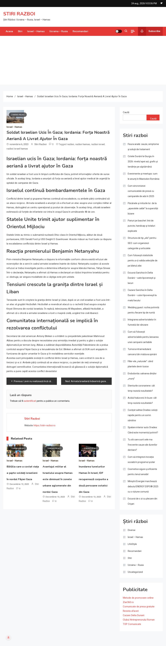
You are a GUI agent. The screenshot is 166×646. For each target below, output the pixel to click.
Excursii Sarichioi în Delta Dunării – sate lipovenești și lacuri (141, 277)
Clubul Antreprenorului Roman (139, 619)
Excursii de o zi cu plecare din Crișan (142, 501)
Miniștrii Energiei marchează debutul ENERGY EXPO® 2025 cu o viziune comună (143, 486)
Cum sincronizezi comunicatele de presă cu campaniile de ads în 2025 (141, 191)
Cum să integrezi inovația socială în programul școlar (141, 459)
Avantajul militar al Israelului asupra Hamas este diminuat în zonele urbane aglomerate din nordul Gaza (58, 479)
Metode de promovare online (138, 597)
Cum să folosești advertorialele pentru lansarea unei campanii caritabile (143, 336)
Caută (126, 112)
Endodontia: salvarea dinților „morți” (142, 376)
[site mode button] (118, 31)
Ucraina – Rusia (58, 31)
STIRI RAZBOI (19, 14)
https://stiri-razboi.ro (44, 425)
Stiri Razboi (40, 144)
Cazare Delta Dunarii (133, 615)
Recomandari (80, 31)
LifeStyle (132, 544)
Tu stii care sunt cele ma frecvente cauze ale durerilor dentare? (142, 444)
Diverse (131, 530)
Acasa (9, 31)
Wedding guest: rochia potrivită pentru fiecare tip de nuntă (143, 310)
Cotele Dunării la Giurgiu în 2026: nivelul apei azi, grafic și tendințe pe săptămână (143, 161)
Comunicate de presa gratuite (138, 606)
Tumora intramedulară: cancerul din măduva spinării (142, 352)
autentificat (30, 400)
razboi (70, 144)
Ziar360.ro (128, 602)
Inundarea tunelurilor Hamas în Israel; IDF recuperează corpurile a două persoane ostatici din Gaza (93, 479)
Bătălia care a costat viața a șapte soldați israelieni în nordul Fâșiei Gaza (23, 473)
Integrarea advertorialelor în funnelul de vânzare (142, 322)
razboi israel (98, 144)
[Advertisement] (83, 60)
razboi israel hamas (17, 148)
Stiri (20, 31)
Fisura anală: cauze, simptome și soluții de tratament (143, 147)
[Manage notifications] (8, 637)
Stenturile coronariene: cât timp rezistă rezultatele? (141, 388)
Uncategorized (135, 572)
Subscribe (154, 31)
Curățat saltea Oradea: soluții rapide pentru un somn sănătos (142, 415)
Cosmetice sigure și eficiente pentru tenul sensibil (142, 472)
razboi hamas (82, 144)
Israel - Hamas (14, 127)
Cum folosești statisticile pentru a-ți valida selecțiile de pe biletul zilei (142, 260)
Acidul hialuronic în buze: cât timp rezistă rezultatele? (142, 400)
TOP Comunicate (132, 624)
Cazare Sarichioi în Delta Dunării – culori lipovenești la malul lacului (142, 295)
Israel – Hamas (36, 31)
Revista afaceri (131, 610)
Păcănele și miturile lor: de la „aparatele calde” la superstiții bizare (143, 208)
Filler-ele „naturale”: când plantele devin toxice (140, 364)
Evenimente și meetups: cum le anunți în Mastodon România (143, 176)
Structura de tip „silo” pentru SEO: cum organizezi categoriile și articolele (142, 243)
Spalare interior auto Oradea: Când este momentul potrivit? (143, 430)
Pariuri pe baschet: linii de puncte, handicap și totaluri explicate (141, 225)
